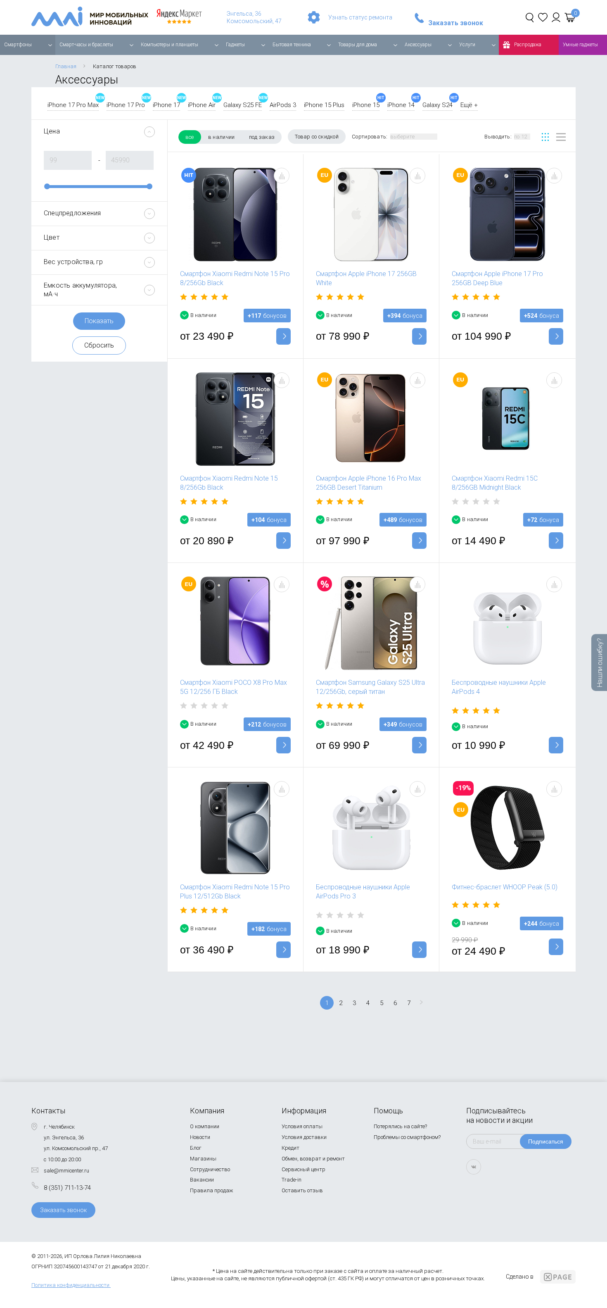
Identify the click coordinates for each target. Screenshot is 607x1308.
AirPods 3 (283, 105)
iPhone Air (202, 105)
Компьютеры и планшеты (169, 45)
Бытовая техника (292, 45)
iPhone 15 (365, 105)
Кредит (290, 1148)
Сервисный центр (303, 1169)
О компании (204, 1126)
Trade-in (291, 1180)
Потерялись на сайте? (400, 1126)
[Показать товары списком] (561, 137)
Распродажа (527, 45)
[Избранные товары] (543, 17)
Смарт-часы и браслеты (86, 45)
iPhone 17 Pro (126, 105)
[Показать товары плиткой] (545, 137)
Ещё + (469, 105)
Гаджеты (235, 45)
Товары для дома (357, 45)
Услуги (467, 45)
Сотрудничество (210, 1169)
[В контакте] (473, 1167)
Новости (200, 1137)
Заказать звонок (455, 23)
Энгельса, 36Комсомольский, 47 (254, 17)
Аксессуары (418, 45)
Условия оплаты (302, 1126)
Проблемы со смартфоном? (407, 1137)
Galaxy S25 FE (242, 105)
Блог (196, 1148)
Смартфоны (18, 45)
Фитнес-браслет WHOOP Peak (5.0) (504, 887)
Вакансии (202, 1180)
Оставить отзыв (302, 1190)
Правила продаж (211, 1190)
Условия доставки (304, 1137)
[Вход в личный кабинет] (556, 17)
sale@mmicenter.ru (66, 1170)
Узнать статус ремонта (360, 17)
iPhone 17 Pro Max (73, 105)
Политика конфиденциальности (70, 1285)
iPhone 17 (166, 105)
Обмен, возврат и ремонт (313, 1159)
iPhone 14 (401, 105)
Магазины (203, 1159)
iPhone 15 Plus (324, 105)
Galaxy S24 (437, 105)
